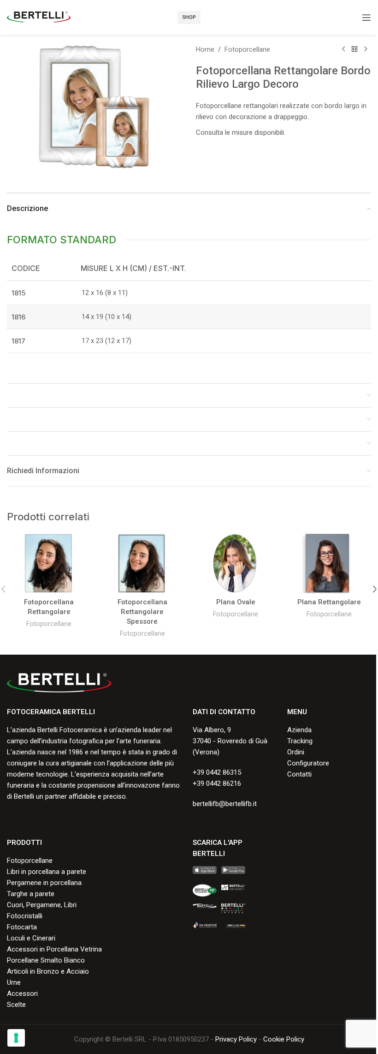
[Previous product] (343, 49)
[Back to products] (354, 49)
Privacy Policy (236, 1039)
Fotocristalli (24, 916)
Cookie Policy (283, 1039)
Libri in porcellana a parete (46, 871)
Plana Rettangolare (329, 602)
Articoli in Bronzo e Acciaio (48, 971)
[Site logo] (39, 16)
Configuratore (308, 763)
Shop (189, 17)
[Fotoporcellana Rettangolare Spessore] (142, 563)
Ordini (295, 752)
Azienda (299, 730)
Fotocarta (22, 927)
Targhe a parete (30, 894)
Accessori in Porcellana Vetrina (54, 949)
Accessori (22, 993)
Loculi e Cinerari (31, 938)
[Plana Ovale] (236, 563)
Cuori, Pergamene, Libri (42, 905)
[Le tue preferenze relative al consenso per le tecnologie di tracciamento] (16, 1038)
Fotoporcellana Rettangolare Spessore (142, 612)
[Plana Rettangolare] (329, 563)
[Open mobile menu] (366, 17)
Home (205, 49)
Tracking (300, 741)
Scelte (16, 1004)
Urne (14, 982)
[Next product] (365, 49)
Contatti (299, 774)
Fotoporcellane (247, 49)
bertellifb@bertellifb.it (225, 804)
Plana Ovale (235, 602)
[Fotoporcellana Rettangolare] (49, 563)
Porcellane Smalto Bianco (46, 960)
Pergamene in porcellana (44, 883)
